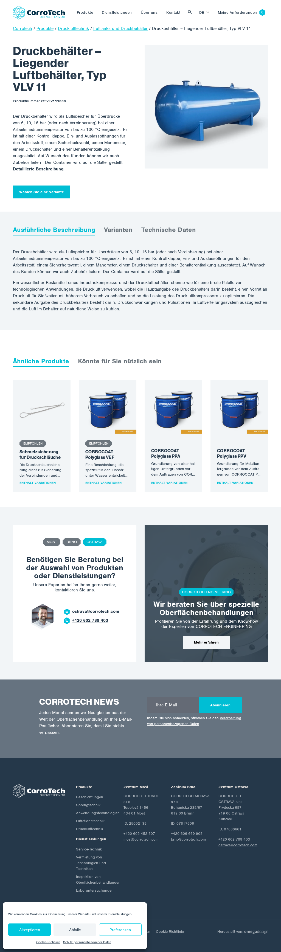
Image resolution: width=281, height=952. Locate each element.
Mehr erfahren (206, 642)
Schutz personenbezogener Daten (87, 942)
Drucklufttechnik (89, 829)
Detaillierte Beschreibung (38, 169)
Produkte (85, 12)
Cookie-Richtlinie (48, 942)
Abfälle (75, 929)
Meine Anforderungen (237, 12)
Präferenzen (120, 929)
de (201, 12)
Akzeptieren (29, 929)
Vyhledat (191, 12)
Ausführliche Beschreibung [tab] (54, 230)
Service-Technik (89, 849)
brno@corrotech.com (188, 839)
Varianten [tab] (118, 230)
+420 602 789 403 (90, 620)
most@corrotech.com (141, 839)
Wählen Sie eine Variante (41, 192)
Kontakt (173, 12)
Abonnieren (220, 705)
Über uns (149, 12)
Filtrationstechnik (90, 821)
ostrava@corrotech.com (95, 611)
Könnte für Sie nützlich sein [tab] (120, 361)
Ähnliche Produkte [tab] (41, 361)
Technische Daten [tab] (168, 230)
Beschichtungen (89, 797)
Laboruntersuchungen (95, 890)
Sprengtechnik (88, 805)
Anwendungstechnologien (98, 813)
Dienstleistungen (117, 12)
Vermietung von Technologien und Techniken (91, 863)
